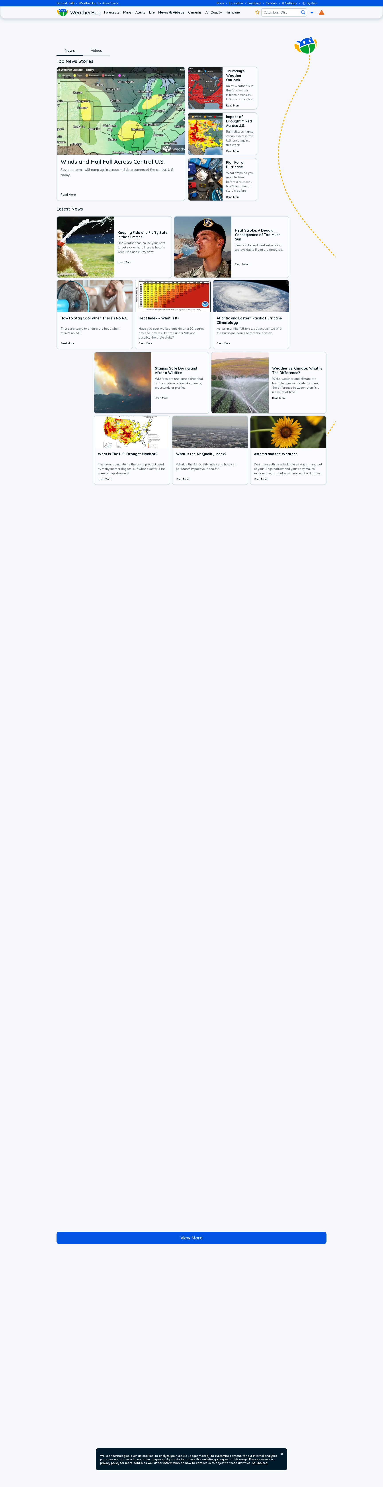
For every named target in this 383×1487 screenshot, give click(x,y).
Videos (96, 50)
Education (236, 3)
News (70, 50)
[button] (282, 1454)
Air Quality (213, 12)
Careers (271, 3)
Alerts (140, 12)
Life (152, 12)
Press (220, 3)
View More (191, 1238)
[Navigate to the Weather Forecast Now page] (78, 12)
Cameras (195, 12)
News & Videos (171, 12)
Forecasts (111, 12)
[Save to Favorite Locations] (257, 12)
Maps (127, 12)
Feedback (254, 3)
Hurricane (232, 12)
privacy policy (109, 1463)
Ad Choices (259, 1463)
